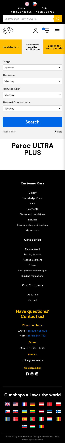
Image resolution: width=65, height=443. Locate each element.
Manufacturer (11, 89)
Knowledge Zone (32, 198)
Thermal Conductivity (16, 102)
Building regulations (32, 275)
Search (32, 122)
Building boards (32, 254)
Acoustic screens (32, 259)
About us (32, 294)
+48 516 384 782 (44, 11)
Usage (6, 61)
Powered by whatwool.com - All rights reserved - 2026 (32, 436)
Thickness (9, 75)
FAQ (32, 203)
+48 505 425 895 (21, 11)
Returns (32, 219)
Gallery (33, 192)
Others (32, 265)
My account (32, 230)
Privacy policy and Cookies (32, 225)
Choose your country (32, 439)
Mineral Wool (32, 249)
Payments (32, 208)
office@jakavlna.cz (32, 360)
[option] (35, 4)
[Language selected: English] (32, 4)
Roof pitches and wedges (32, 270)
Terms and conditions (32, 214)
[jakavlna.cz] (8, 30)
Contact (32, 300)
